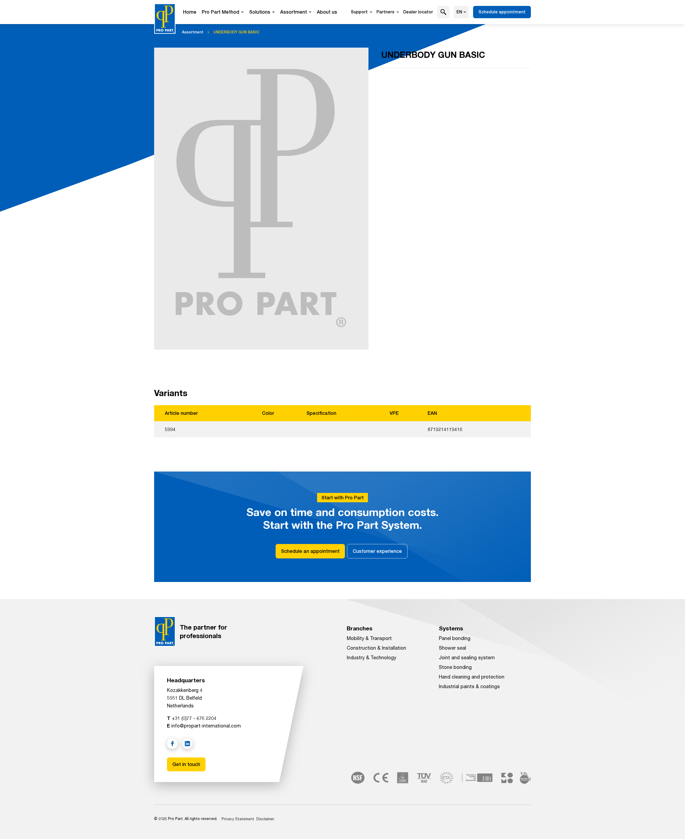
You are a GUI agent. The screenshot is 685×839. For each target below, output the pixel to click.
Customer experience (377, 551)
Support (359, 11)
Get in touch (186, 764)
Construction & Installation (376, 648)
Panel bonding (454, 638)
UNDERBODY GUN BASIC (236, 32)
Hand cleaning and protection (471, 677)
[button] (443, 12)
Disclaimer (265, 819)
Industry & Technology (371, 657)
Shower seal (452, 648)
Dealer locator (418, 11)
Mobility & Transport (369, 638)
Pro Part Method (220, 12)
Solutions (259, 12)
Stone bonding (455, 667)
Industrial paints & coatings (469, 686)
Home (189, 12)
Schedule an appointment (310, 551)
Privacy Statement (238, 819)
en (459, 11)
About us (327, 12)
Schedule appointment (502, 11)
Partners (385, 11)
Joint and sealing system (467, 657)
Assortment (293, 12)
